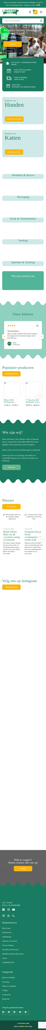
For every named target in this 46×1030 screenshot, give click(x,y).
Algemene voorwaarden (9, 941)
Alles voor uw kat (14, 152)
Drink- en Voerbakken (9, 986)
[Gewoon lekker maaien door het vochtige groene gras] (28, 624)
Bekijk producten (11, 374)
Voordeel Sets (6, 995)
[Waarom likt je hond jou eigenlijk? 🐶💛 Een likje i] (18, 647)
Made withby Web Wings (23, 1026)
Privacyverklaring (8, 945)
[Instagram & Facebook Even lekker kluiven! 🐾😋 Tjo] (7, 673)
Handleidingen (6, 937)
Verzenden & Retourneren (10, 949)
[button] (41, 336)
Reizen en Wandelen (8, 977)
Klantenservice (7, 932)
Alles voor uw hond (14, 119)
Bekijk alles (6, 999)
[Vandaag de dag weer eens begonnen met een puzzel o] (7, 796)
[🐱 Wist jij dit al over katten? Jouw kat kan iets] (39, 649)
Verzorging (5, 982)
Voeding (4, 990)
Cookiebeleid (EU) (8, 962)
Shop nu (13, 44)
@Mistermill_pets (11, 587)
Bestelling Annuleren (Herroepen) (13, 954)
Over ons (9, 51)
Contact (23, 869)
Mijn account (6, 928)
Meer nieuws (11, 507)
